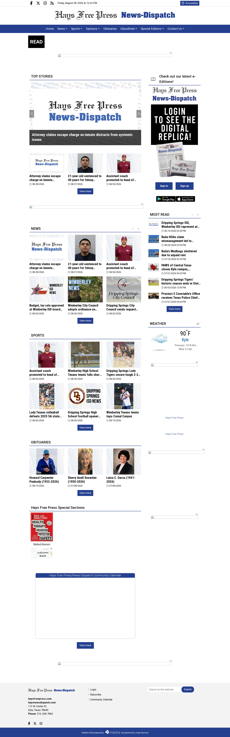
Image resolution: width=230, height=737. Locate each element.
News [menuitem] (61, 28)
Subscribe (95, 694)
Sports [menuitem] (75, 28)
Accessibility (192, 3)
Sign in (164, 185)
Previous (31, 114)
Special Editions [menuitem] (151, 28)
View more (85, 191)
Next (138, 114)
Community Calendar (101, 699)
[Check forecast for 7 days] (159, 342)
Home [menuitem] (50, 28)
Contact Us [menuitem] (175, 28)
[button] (198, 324)
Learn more (204, 731)
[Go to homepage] (115, 15)
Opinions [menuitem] (91, 28)
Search (188, 689)
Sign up (184, 185)
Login (93, 689)
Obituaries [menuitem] (110, 28)
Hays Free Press (175, 417)
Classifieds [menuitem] (127, 28)
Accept (219, 731)
